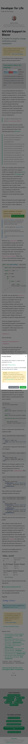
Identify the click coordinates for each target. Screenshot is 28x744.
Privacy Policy (11, 365)
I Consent (23, 387)
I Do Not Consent (13, 387)
